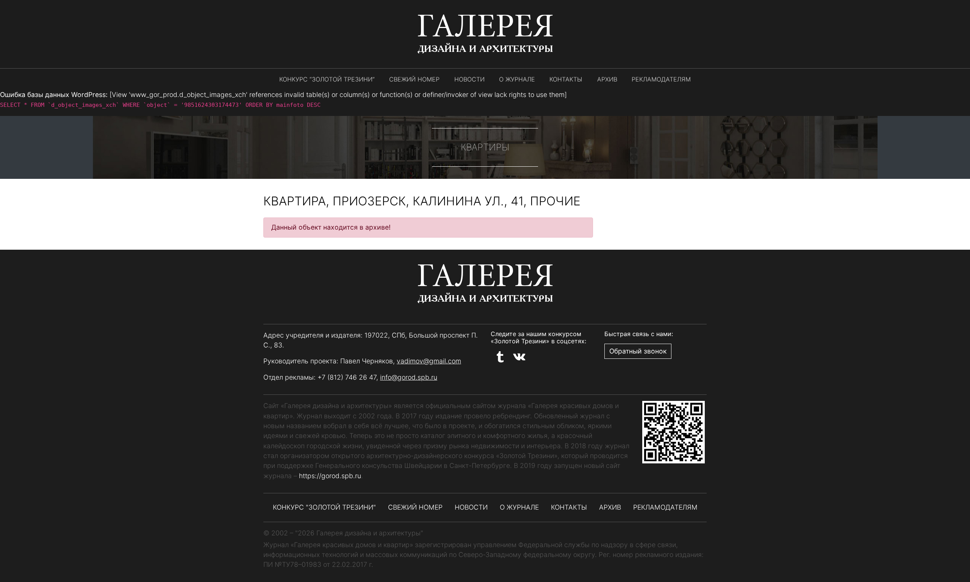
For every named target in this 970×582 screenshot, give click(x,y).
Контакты (565, 79)
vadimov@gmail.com (429, 361)
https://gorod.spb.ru (330, 476)
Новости (469, 79)
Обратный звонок (637, 351)
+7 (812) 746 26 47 (347, 377)
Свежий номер (414, 79)
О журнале (517, 79)
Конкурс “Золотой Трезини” (327, 79)
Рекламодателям (661, 79)
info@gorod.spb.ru (408, 377)
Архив (607, 79)
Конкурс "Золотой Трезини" (324, 507)
